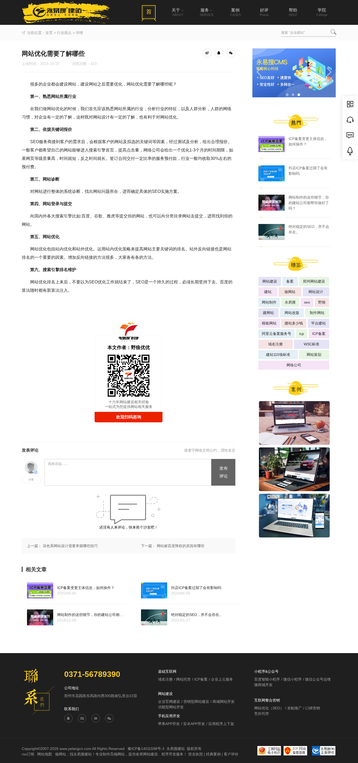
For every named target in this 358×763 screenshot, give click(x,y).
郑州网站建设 (314, 281)
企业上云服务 (222, 679)
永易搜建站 (175, 749)
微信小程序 (292, 679)
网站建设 (269, 281)
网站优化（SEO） (269, 708)
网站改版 (292, 313)
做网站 (289, 292)
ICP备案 (319, 334)
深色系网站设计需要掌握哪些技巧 (70, 546)
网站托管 (183, 679)
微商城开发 (263, 685)
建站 (268, 292)
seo (307, 302)
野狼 (322, 302)
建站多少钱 (294, 323)
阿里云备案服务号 (276, 334)
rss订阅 (28, 754)
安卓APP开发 (194, 724)
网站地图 (45, 754)
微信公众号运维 (318, 679)
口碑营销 (312, 708)
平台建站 (318, 323)
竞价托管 (261, 713)
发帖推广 (294, 708)
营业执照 (195, 754)
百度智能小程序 (267, 679)
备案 (290, 281)
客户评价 (231, 754)
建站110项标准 (278, 354)
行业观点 (64, 33)
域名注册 (275, 344)
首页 (49, 33)
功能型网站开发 (171, 707)
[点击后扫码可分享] (230, 53)
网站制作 (269, 302)
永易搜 (290, 302)
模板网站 (269, 323)
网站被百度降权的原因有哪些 (180, 546)
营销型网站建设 (196, 701)
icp (301, 334)
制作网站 (317, 313)
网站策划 (314, 354)
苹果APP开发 (169, 724)
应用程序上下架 (221, 724)
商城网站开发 (224, 701)
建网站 (268, 313)
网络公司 (293, 365)
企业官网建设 (169, 701)
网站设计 (315, 292)
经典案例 (213, 754)
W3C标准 (311, 344)
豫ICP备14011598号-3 (146, 749)
